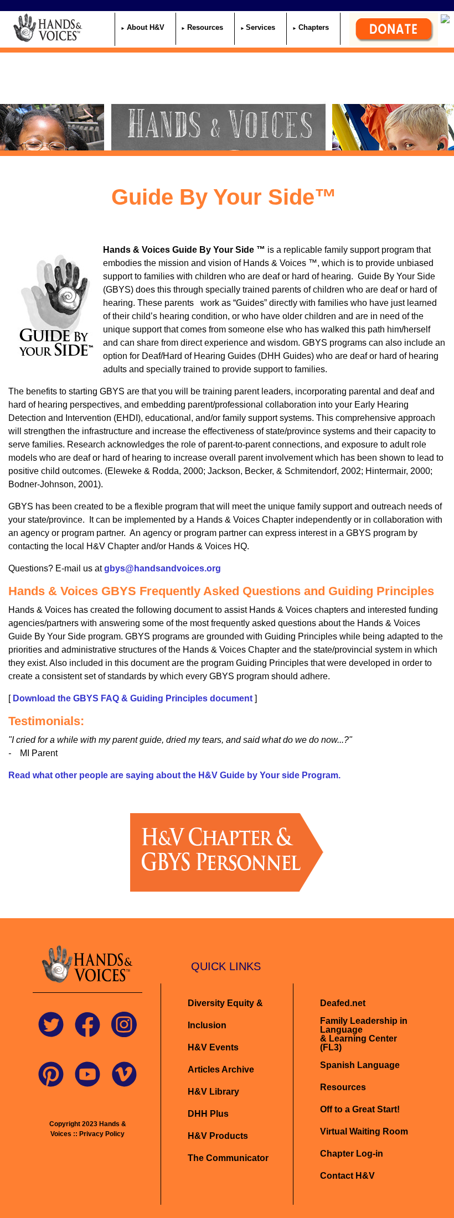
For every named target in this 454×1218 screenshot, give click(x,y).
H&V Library (213, 1091)
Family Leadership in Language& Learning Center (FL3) (363, 1034)
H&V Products (218, 1136)
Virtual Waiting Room (364, 1131)
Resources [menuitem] (205, 27)
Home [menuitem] (102, 27)
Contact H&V (347, 1175)
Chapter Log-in (351, 1153)
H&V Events (213, 1047)
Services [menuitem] (260, 27)
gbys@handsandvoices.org (162, 568)
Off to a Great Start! (360, 1109)
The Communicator (228, 1158)
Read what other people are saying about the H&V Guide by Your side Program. (174, 775)
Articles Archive (221, 1069)
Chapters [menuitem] (313, 27)
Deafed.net (342, 1003)
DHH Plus (208, 1113)
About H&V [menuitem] (145, 27)
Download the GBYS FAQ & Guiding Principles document (133, 698)
